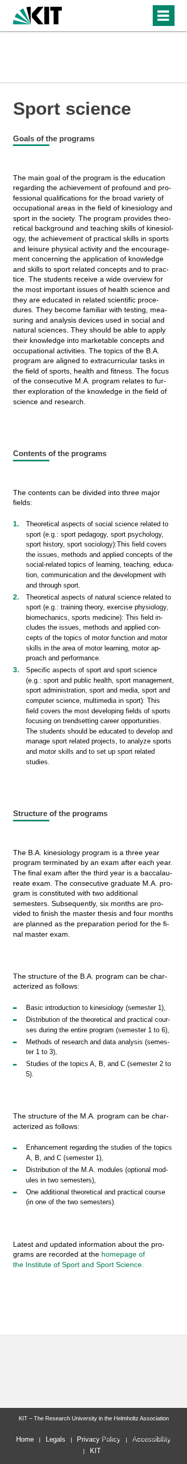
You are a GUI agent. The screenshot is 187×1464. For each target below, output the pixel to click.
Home (25, 1439)
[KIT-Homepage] (37, 14)
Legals (55, 1439)
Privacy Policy (99, 1439)
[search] (124, 15)
